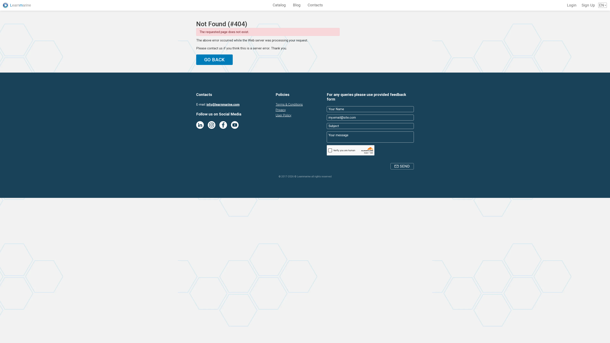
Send (405, 166)
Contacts (315, 5)
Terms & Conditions (289, 104)
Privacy (281, 110)
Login (571, 5)
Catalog (279, 5)
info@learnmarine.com (223, 104)
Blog (297, 5)
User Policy (283, 115)
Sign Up (588, 5)
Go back (214, 59)
